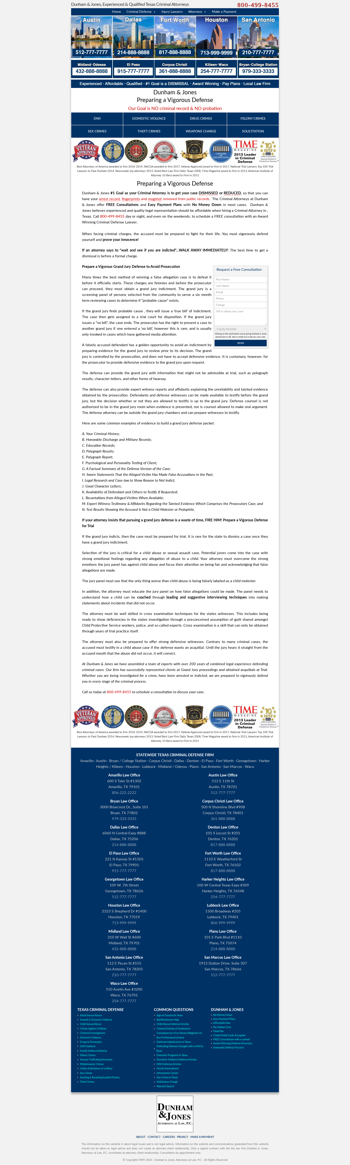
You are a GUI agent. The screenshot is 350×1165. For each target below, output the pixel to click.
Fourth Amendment (168, 1068)
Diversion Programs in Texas (172, 1055)
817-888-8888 (223, 845)
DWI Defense (87, 1046)
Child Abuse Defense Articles (173, 1024)
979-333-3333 (124, 819)
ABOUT (140, 1137)
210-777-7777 (124, 975)
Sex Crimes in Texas (167, 1077)
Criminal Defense (139, 11)
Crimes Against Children (93, 1029)
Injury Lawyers (172, 11)
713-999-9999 (124, 923)
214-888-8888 (124, 845)
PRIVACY (182, 1137)
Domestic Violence (90, 1037)
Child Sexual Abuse (90, 1024)
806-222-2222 (124, 793)
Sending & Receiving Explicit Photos (100, 1077)
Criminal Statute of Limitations (173, 1029)
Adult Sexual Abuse (91, 1015)
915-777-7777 (124, 871)
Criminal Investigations (92, 1033)
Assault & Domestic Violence (96, 1020)
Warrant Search (165, 1086)
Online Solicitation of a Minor (96, 1068)
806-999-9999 (223, 923)
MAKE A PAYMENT (202, 1137)
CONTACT (154, 1137)
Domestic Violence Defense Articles (177, 1059)
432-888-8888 (124, 949)
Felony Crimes (88, 1055)
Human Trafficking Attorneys (96, 1059)
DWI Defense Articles (169, 1064)
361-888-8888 (223, 819)
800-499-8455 (258, 4)
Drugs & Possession (91, 1042)
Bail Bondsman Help (168, 1020)
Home (116, 11)
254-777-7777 (223, 897)
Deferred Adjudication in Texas (174, 1042)
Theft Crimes (87, 1082)
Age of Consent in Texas (170, 1015)
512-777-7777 (223, 793)
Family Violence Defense (93, 1051)
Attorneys (195, 11)
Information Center (167, 1073)
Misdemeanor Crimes (92, 1064)
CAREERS (169, 1137)
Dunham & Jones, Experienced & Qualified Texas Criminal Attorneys (130, 4)
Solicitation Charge (167, 1082)
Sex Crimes (86, 1073)
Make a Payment (224, 11)
